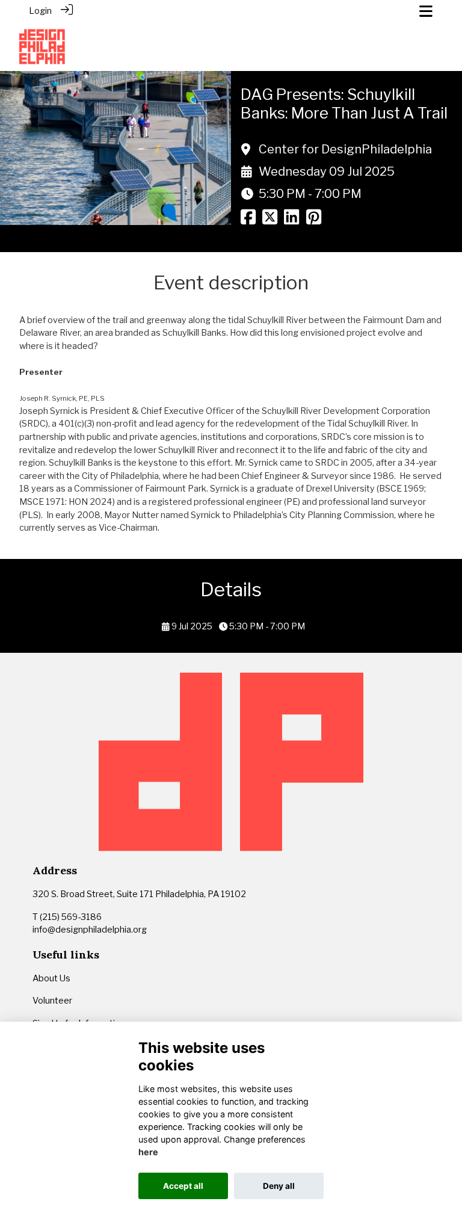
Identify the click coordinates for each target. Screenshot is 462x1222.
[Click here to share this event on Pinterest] (313, 220)
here (148, 1152)
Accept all (183, 1186)
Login (40, 10)
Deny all (279, 1186)
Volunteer (52, 1000)
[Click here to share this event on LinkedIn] (291, 220)
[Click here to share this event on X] (269, 220)
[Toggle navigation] (426, 11)
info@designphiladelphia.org (89, 929)
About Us (52, 978)
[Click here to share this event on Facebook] (248, 220)
